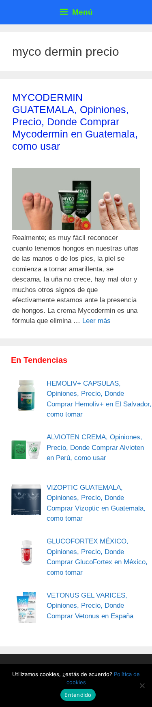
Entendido (77, 695)
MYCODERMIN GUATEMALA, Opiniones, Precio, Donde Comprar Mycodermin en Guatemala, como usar (75, 122)
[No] (142, 685)
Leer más (96, 321)
